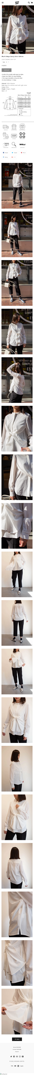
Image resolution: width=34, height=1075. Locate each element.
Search (17, 1051)
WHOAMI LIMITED (19, 1061)
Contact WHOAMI (17, 1049)
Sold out (6, 70)
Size (4, 62)
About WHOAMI (17, 1047)
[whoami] (6, 130)
